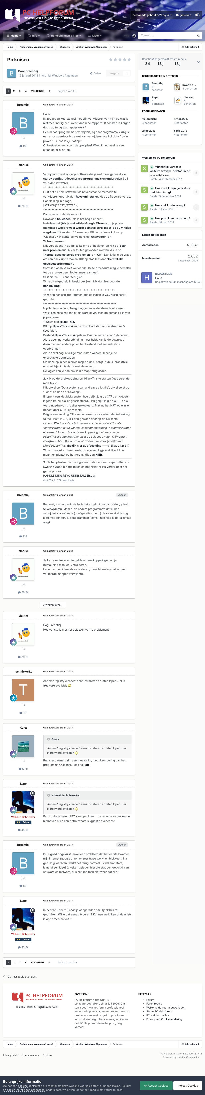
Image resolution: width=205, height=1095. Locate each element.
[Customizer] (197, 15)
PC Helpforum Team (158, 1015)
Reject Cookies (188, 1085)
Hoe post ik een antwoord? (172, 218)
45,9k (24, 830)
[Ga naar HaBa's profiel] (146, 277)
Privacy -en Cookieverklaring (164, 1019)
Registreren (183, 15)
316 (24, 712)
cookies (23, 1085)
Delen (96, 73)
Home (14, 35)
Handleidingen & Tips (64, 35)
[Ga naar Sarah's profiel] (144, 168)
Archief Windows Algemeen (60, 75)
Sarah (153, 179)
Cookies (47, 1055)
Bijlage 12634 (119, 445)
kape (23, 783)
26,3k (24, 206)
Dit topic (184, 35)
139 (24, 146)
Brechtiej (32, 71)
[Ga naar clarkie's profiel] (23, 183)
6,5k (24, 768)
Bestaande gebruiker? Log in (151, 15)
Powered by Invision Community (181, 1057)
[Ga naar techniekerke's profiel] (23, 690)
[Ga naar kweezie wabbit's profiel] (177, 86)
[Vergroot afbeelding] (69, 685)
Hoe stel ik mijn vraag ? (170, 205)
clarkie (23, 164)
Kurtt (23, 727)
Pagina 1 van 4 (66, 90)
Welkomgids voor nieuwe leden (165, 1007)
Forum (150, 999)
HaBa (158, 278)
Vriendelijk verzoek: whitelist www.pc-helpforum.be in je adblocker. (170, 171)
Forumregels (154, 1003)
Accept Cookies (157, 1085)
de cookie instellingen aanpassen (24, 1089)
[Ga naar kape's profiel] (23, 802)
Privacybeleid (10, 1055)
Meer (95, 35)
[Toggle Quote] (49, 739)
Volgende (37, 90)
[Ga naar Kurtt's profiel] (23, 746)
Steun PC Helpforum (159, 1011)
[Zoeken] (198, 35)
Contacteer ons (30, 1055)
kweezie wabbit (192, 84)
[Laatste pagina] (49, 91)
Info (34, 35)
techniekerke (23, 671)
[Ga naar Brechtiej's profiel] (11, 73)
